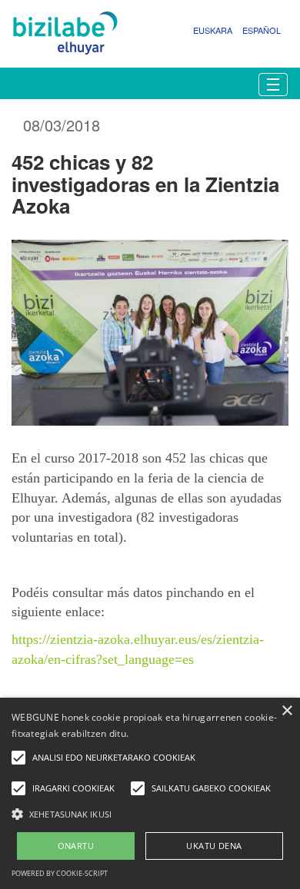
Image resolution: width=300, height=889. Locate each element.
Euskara (212, 30)
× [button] (286, 711)
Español (261, 30)
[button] (150, 813)
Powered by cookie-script (60, 873)
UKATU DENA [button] (214, 845)
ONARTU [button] (76, 845)
